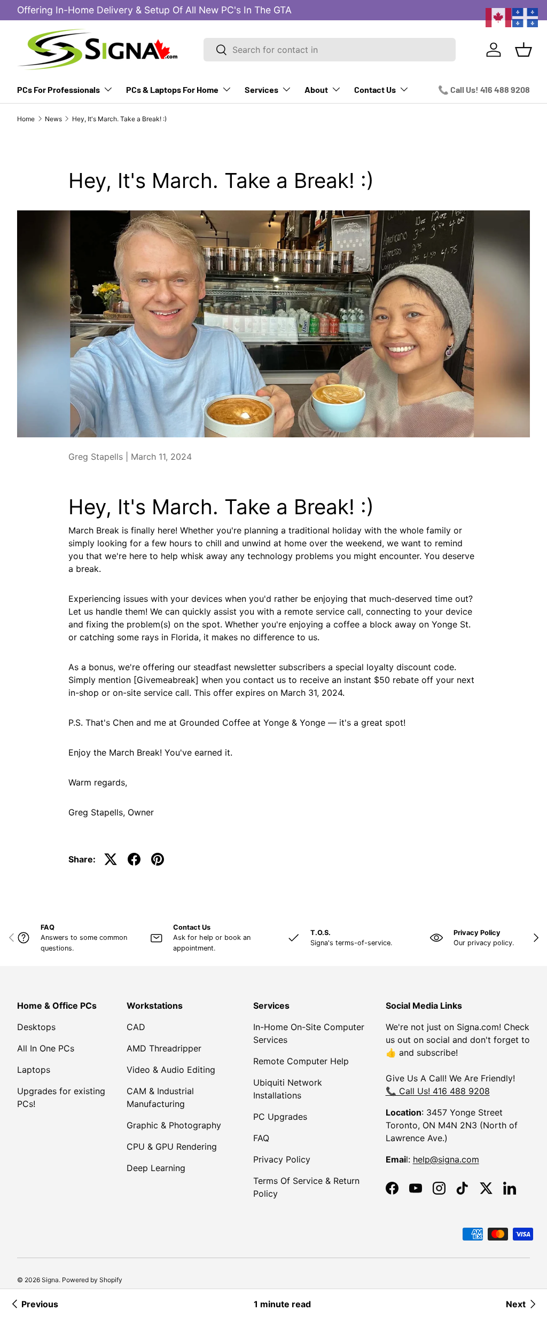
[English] (499, 16)
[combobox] (330, 49)
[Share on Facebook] (134, 859)
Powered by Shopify (92, 1280)
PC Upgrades (280, 1116)
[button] (523, 49)
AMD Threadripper (164, 1048)
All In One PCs (45, 1048)
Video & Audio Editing (171, 1069)
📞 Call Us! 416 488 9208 (484, 89)
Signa (50, 1280)
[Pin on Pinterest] (157, 859)
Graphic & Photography (174, 1125)
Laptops (33, 1069)
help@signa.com (446, 1159)
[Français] (525, 16)
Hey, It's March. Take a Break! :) (119, 119)
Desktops (36, 1027)
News (53, 119)
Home (26, 119)
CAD (136, 1027)
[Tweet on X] (110, 859)
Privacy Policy (281, 1159)
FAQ (261, 1138)
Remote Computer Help (301, 1061)
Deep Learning (156, 1168)
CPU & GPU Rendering (172, 1146)
